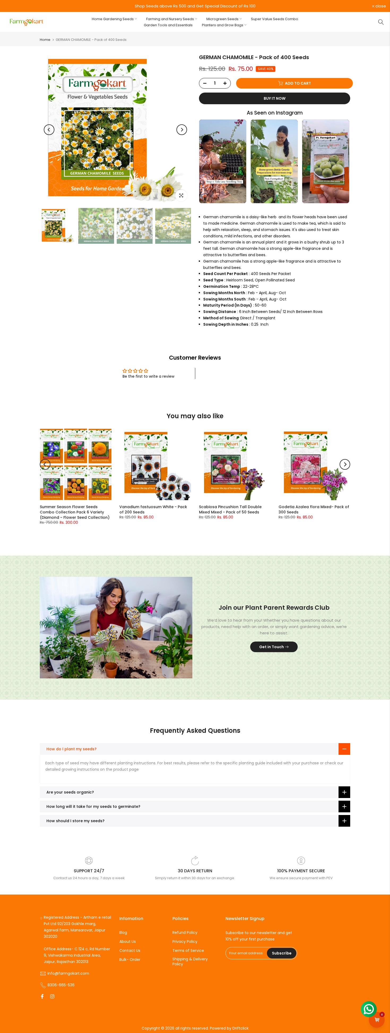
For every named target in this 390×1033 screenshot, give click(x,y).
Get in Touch (271, 647)
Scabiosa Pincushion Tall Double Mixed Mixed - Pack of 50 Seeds (230, 509)
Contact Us (129, 950)
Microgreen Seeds (222, 18)
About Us (127, 941)
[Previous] (49, 129)
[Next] (181, 129)
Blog (123, 932)
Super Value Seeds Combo (274, 18)
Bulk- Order (129, 959)
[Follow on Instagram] (52, 997)
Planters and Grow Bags (222, 25)
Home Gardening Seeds (113, 18)
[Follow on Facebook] (42, 997)
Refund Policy (184, 932)
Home (45, 39)
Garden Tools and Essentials (168, 25)
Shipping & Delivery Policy (190, 962)
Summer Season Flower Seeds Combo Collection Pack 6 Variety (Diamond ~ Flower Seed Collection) (75, 512)
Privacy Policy (184, 941)
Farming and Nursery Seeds (170, 18)
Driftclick (240, 1028)
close (12, 6)
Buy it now (274, 98)
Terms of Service (188, 950)
